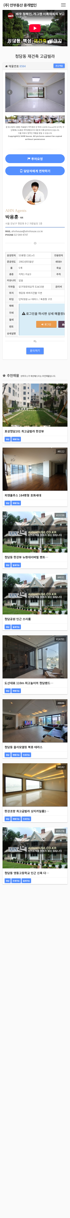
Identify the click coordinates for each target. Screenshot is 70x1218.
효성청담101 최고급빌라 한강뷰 (24, 431)
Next (60, 92)
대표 (14, 217)
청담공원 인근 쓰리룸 (18, 619)
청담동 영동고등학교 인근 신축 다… (27, 873)
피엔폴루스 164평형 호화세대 (23, 495)
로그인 (48, 324)
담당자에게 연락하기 (37, 171)
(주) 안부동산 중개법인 (20, 5)
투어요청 (37, 158)
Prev (9, 92)
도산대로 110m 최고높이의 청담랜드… (29, 683)
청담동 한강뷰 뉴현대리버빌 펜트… (26, 557)
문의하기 (35, 350)
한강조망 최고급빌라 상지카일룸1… (27, 811)
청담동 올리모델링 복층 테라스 (23, 747)
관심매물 (59, 65)
